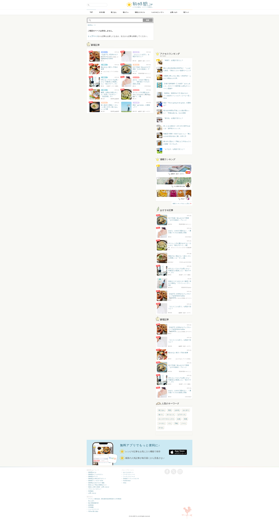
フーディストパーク (129, 476)
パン (169, 423)
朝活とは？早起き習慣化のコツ (97, 485)
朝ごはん (162, 410)
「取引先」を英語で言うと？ (173, 118)
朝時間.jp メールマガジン (95, 474)
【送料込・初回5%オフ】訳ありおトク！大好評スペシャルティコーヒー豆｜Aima (177, 95)
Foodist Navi (127, 480)
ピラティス (181, 414)
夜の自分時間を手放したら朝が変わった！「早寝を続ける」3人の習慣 (176, 112)
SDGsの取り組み (93, 511)
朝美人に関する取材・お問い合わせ (98, 487)
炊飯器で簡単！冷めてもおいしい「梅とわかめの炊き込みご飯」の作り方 (175, 135)
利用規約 (91, 491)
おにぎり (186, 410)
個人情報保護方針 (93, 503)
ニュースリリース (93, 509)
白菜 (178, 419)
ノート (183, 423)
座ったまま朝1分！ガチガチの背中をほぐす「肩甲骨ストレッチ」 (176, 127)
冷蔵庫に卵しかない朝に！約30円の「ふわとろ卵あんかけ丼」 (177, 77)
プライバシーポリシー (94, 489)
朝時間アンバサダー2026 (95, 480)
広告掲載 (91, 507)
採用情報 (91, 505)
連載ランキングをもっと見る (181, 203)
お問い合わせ (92, 493)
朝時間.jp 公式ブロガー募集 (96, 483)
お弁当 (177, 410)
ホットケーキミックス (166, 419)
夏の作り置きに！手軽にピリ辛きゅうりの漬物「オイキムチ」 (177, 143)
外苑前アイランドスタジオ (131, 478)
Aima (124, 483)
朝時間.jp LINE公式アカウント (97, 478)
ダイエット (170, 414)
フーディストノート (129, 474)
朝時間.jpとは (92, 472)
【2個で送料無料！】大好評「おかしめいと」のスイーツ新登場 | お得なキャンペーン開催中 (177, 86)
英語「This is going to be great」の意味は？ (177, 104)
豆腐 (185, 419)
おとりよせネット (128, 472)
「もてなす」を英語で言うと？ (174, 149)
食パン (161, 414)
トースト (162, 423)
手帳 (176, 423)
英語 (169, 410)
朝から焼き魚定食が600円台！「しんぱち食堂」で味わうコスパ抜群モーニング (177, 69)
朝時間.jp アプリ (93, 476)
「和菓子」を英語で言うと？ (173, 60)
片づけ (161, 428)
